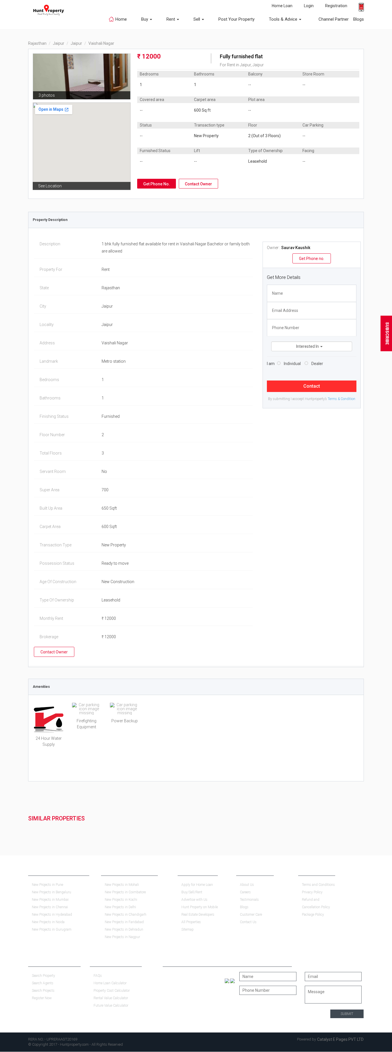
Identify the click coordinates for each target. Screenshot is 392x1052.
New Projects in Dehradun (124, 929)
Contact (311, 386)
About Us (247, 885)
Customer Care (251, 915)
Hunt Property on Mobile (199, 907)
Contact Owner (198, 184)
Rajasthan (37, 43)
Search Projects (43, 991)
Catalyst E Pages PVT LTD (340, 1039)
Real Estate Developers (197, 915)
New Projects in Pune (47, 885)
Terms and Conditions (318, 885)
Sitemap (187, 929)
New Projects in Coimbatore (125, 892)
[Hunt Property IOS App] (232, 980)
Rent (171, 19)
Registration (336, 5)
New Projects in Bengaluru (51, 892)
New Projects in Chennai (50, 907)
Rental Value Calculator (111, 998)
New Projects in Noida (48, 922)
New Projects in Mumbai (50, 900)
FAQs (98, 976)
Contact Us (248, 922)
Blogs (356, 19)
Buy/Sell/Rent (191, 892)
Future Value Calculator (111, 1006)
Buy (145, 19)
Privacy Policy (312, 892)
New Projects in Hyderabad (52, 915)
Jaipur (58, 43)
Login (309, 5)
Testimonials (249, 900)
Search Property (43, 976)
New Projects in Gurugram (51, 929)
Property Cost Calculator (112, 991)
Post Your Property (236, 19)
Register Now (42, 998)
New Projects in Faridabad (124, 922)
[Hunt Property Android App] (227, 980)
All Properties (191, 922)
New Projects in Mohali (122, 885)
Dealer (317, 363)
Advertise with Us (194, 900)
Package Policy (313, 915)
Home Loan (282, 5)
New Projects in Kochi (121, 900)
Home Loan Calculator (110, 983)
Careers (245, 892)
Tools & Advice (283, 19)
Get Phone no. (311, 258)
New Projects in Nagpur (122, 937)
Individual (292, 363)
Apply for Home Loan (197, 885)
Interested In (308, 346)
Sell (197, 19)
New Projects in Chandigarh (125, 915)
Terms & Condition (341, 399)
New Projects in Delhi (120, 907)
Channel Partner (334, 19)
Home (121, 19)
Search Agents (42, 983)
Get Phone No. (156, 184)
